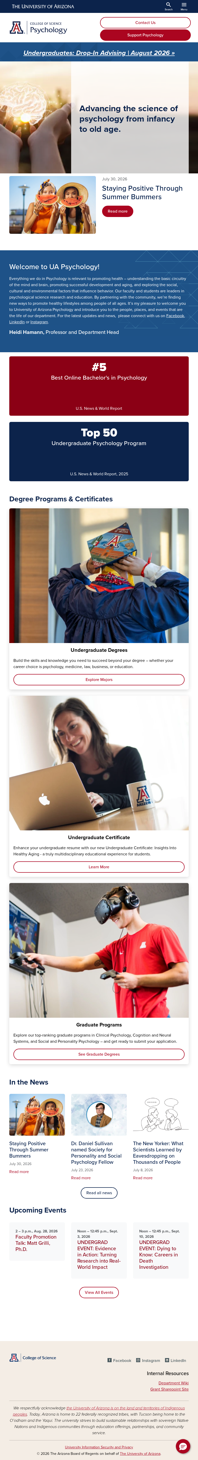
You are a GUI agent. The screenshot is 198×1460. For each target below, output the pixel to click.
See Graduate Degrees (99, 1054)
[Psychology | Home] (52, 27)
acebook (176, 315)
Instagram (39, 322)
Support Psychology (145, 35)
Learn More (99, 867)
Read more (118, 211)
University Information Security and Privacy (99, 1447)
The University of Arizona (140, 1453)
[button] (183, 1446)
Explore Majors (99, 679)
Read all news (99, 1193)
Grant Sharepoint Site (169, 1389)
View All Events (99, 1292)
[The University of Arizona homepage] (43, 6)
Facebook (122, 1360)
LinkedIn (17, 322)
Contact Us (145, 22)
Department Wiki (174, 1383)
